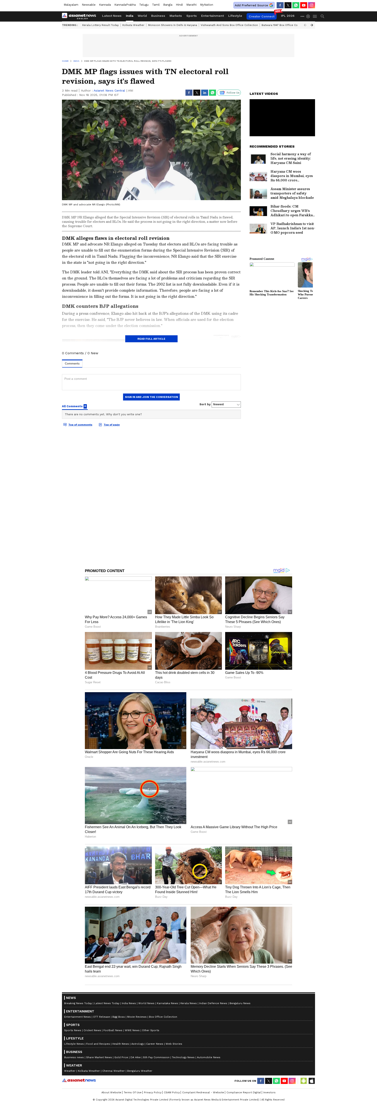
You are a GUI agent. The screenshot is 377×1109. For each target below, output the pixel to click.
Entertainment (212, 15)
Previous (305, 25)
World (142, 15)
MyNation (206, 4)
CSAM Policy (172, 1092)
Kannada (105, 4)
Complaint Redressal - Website (203, 1092)
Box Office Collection (163, 1016)
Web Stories (174, 1043)
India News (129, 1003)
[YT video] (303, 5)
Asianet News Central (109, 90)
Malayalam (71, 4)
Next (311, 25)
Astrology (137, 1043)
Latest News (112, 15)
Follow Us (233, 92)
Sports (191, 15)
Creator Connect (261, 16)
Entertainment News (77, 1016)
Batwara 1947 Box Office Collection (285, 25)
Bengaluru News (240, 1003)
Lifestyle (235, 15)
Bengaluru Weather (139, 1070)
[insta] (311, 5)
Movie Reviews (137, 1016)
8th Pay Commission (156, 1057)
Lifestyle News (74, 1043)
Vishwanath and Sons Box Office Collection (229, 25)
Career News (154, 1043)
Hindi (179, 4)
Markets (176, 15)
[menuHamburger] (315, 16)
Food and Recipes (98, 1043)
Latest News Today (106, 1003)
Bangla (167, 4)
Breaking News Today (78, 1003)
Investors (269, 1092)
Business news (74, 1057)
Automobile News (208, 1057)
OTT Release (101, 1016)
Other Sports (150, 1030)
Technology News (183, 1057)
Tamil (156, 4)
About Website (111, 1092)
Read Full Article (151, 338)
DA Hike (135, 1057)
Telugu (144, 4)
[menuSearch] (322, 16)
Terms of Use (133, 1092)
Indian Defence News (213, 1003)
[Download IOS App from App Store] (311, 1081)
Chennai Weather (113, 1070)
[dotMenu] (303, 16)
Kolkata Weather (133, 25)
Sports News (72, 1030)
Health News (120, 1043)
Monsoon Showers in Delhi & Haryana (172, 25)
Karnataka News (167, 1003)
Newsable (89, 4)
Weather (69, 1070)
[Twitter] (287, 5)
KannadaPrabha (125, 4)
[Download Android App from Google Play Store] (303, 1081)
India (129, 15)
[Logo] (80, 16)
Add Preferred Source (251, 5)
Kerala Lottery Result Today (100, 25)
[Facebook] (280, 5)
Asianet (79, 1080)
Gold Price (121, 1057)
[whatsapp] (295, 5)
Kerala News (188, 1003)
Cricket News (92, 1030)
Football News (112, 1030)
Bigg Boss (118, 1016)
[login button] (309, 16)
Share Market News (99, 1057)
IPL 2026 (288, 15)
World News (146, 1003)
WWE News (132, 1030)
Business (158, 15)
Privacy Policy (152, 1092)
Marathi (191, 4)
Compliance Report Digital (243, 1092)
